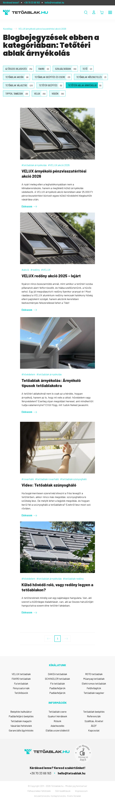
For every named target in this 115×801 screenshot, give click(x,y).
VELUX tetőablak (21, 673)
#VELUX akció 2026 (59, 165)
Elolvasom (27, 206)
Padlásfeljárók (57, 688)
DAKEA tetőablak (57, 673)
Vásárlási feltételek (21, 725)
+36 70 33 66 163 (32, 2)
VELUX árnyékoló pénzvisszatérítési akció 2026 (54, 173)
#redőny (35, 269)
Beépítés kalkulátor (21, 711)
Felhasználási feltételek (39, 790)
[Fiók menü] (93, 12)
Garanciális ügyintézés (21, 730)
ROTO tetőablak (94, 673)
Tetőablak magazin (21, 721)
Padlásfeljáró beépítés (21, 716)
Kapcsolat (94, 730)
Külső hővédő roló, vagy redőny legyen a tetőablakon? (57, 587)
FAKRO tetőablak (21, 678)
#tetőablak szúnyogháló (73, 479)
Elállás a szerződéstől (57, 730)
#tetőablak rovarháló (47, 479)
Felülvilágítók (94, 688)
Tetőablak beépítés (94, 711)
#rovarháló (28, 479)
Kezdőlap (7, 28)
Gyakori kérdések (57, 716)
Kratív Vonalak (74, 796)
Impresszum (81, 790)
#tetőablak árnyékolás (34, 165)
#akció (25, 269)
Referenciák (94, 716)
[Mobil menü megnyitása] (110, 12)
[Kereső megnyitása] (86, 12)
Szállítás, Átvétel (94, 721)
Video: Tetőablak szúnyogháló (49, 484)
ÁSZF (94, 725)
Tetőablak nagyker (94, 692)
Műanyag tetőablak (94, 678)
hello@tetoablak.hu (54, 2)
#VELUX (45, 269)
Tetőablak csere (57, 711)
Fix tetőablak (57, 683)
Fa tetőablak (21, 683)
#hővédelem (28, 374)
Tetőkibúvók (21, 692)
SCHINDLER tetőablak (57, 678)
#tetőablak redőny (73, 578)
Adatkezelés (57, 725)
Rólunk (57, 721)
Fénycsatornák (21, 688)
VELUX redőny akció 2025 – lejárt (51, 275)
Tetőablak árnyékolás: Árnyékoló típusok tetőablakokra (51, 383)
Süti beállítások (63, 790)
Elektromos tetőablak (94, 683)
